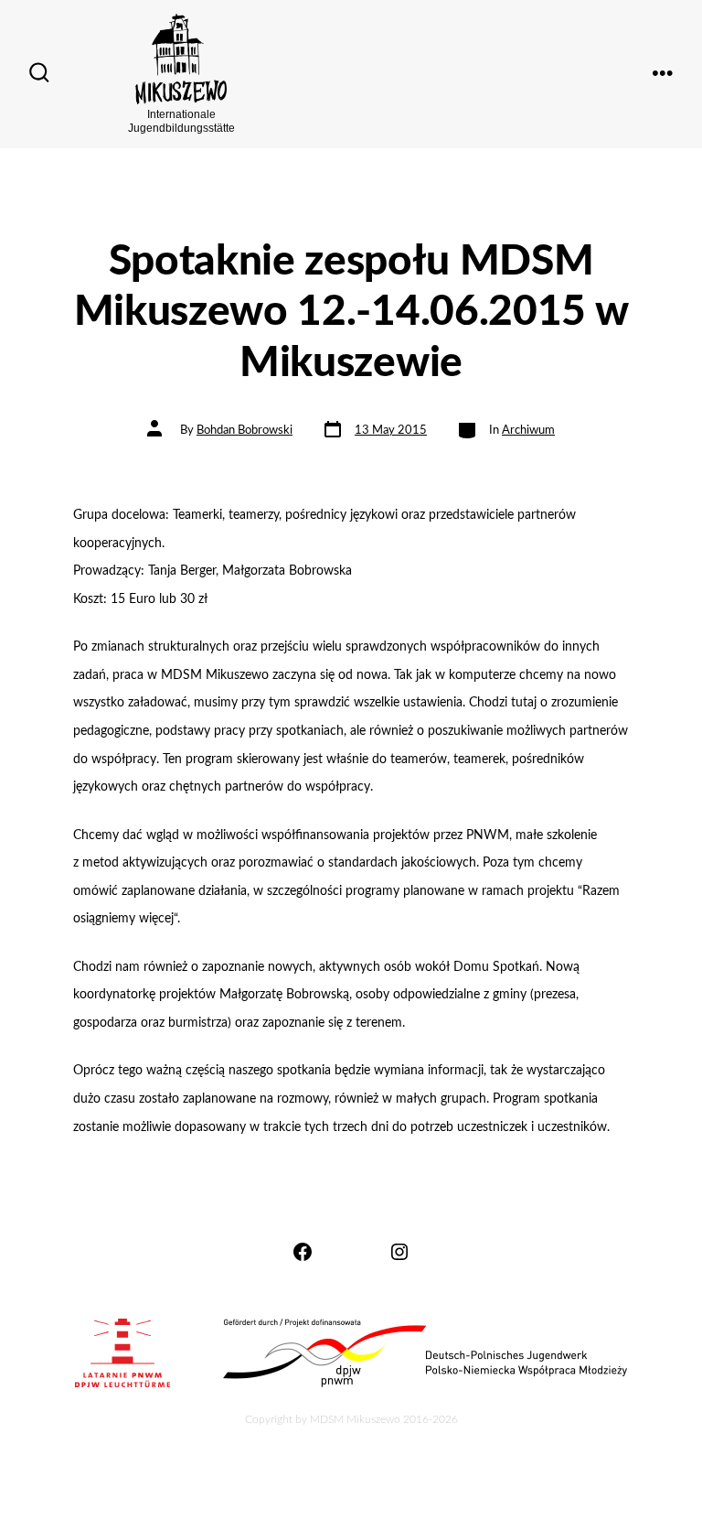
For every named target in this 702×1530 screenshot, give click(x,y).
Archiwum (528, 430)
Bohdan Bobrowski (244, 430)
